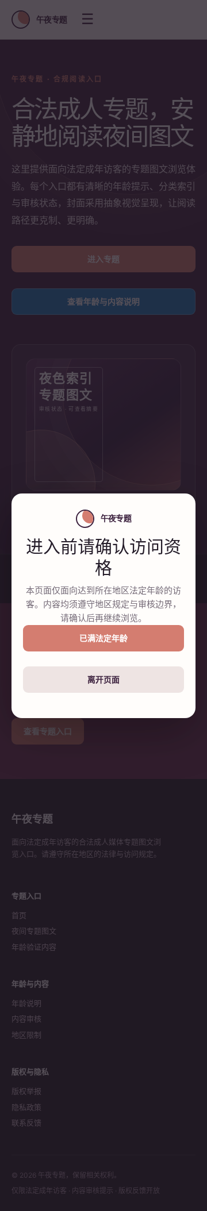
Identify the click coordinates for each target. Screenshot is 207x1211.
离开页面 (103, 679)
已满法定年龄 (103, 638)
